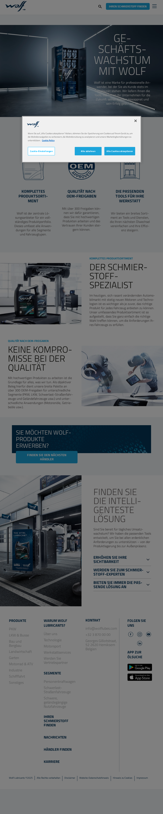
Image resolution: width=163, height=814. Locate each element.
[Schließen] (135, 120)
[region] (81, 139)
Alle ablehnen (88, 151)
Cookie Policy (48, 140)
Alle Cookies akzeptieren (120, 151)
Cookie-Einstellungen (41, 151)
